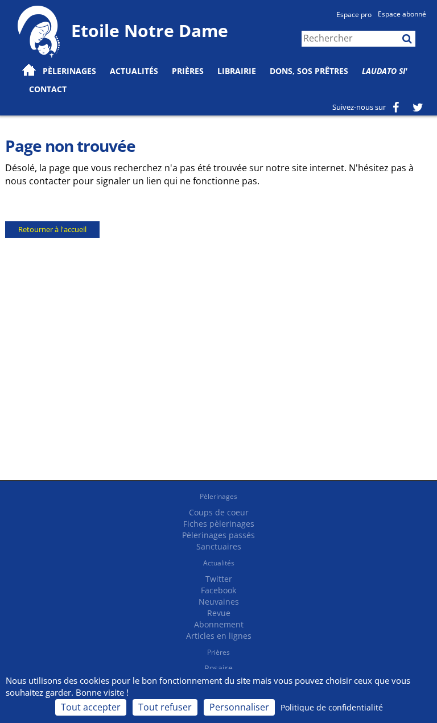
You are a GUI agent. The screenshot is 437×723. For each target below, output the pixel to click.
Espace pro (354, 14)
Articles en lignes (219, 635)
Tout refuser (165, 707)
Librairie (236, 70)
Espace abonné (402, 14)
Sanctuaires (218, 546)
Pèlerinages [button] (69, 70)
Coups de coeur (219, 512)
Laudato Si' (384, 70)
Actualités (218, 563)
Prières (188, 70)
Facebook (218, 590)
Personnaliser (239, 707)
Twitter (218, 578)
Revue (218, 613)
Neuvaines (219, 601)
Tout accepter (91, 707)
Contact (48, 89)
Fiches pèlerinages (218, 523)
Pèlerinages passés (218, 535)
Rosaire (218, 668)
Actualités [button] (134, 70)
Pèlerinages (218, 496)
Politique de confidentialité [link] (332, 707)
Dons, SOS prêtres (309, 70)
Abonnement (219, 624)
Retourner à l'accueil (52, 229)
